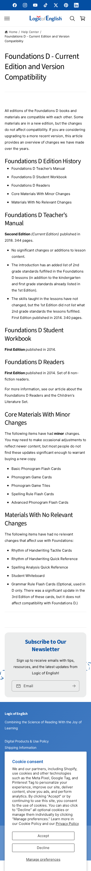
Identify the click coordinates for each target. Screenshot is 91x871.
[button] (7, 18)
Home (13, 32)
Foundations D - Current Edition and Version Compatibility (37, 38)
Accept (43, 836)
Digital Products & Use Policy (27, 741)
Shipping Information (20, 747)
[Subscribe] (74, 685)
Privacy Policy (67, 823)
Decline (43, 847)
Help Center (30, 32)
